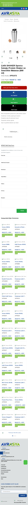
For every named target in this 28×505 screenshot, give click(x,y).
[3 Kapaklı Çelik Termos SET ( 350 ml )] (20, 345)
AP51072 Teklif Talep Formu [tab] (7, 145)
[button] (25, 14)
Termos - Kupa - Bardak (11, 19)
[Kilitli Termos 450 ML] (20, 242)
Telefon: (2, 183)
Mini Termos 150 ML (7, 382)
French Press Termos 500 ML (9, 399)
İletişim (2, 473)
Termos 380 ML (6, 227)
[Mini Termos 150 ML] (7, 380)
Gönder (22, 210)
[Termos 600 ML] (7, 311)
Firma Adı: (3, 155)
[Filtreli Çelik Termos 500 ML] (7, 293)
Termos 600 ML (6, 313)
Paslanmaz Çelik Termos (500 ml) (10, 330)
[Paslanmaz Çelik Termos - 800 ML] (20, 414)
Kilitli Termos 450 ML (20, 244)
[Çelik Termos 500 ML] (7, 345)
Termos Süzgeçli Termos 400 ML (10, 417)
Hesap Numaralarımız (5, 470)
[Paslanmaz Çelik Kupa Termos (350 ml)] (20, 328)
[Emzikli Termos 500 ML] (7, 276)
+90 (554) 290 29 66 (7, 5)
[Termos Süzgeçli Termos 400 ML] (7, 414)
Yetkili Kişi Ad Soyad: (5, 162)
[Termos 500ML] (7, 242)
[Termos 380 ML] (7, 224)
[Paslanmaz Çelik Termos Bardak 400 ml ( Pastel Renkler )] (20, 293)
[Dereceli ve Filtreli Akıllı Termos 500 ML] (20, 224)
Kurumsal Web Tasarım (20, 502)
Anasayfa (3, 464)
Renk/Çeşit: (3, 169)
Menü (3, 8)
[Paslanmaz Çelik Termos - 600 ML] (20, 380)
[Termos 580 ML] (20, 397)
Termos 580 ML (19, 399)
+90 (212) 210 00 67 (7, 4)
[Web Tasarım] (20, 500)
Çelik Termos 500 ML (7, 348)
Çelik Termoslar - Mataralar (11, 21)
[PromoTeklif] (6, 501)
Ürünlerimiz (3, 468)
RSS (2, 478)
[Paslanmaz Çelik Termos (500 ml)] (20, 276)
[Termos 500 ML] (7, 259)
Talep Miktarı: (3, 176)
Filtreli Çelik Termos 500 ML (9, 296)
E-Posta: (2, 190)
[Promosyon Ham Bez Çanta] (14, 432)
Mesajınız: (3, 197)
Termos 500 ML (6, 261)
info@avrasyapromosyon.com (7, 456)
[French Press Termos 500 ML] (7, 397)
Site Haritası (3, 477)
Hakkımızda (3, 466)
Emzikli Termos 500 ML (8, 279)
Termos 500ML (6, 244)
